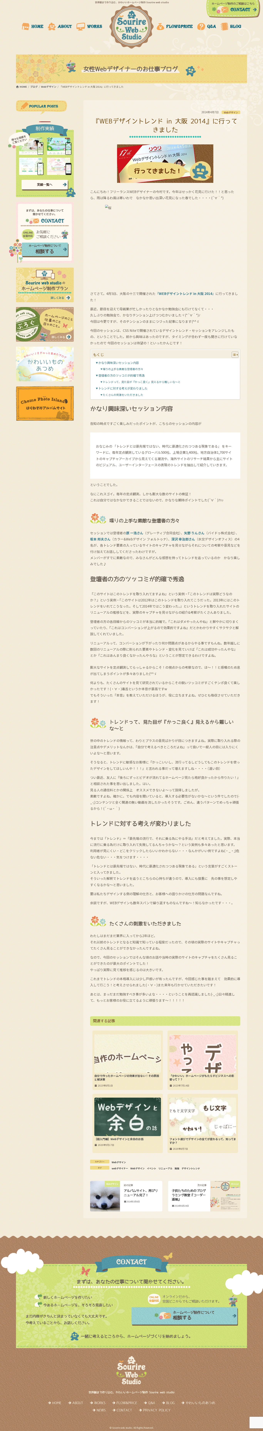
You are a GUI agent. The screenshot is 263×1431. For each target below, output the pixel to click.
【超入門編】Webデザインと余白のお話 (118, 1139)
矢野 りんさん (194, 532)
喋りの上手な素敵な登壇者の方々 (123, 369)
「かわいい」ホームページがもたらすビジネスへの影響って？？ (201, 1077)
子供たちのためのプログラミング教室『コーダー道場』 (189, 1195)
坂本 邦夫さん (100, 539)
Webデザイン (231, 112)
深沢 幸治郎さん (183, 539)
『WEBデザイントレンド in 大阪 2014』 (185, 293)
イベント (151, 1168)
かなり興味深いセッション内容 (118, 362)
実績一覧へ (44, 184)
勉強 (177, 1168)
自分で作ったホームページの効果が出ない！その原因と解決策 (126, 1077)
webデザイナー (120, 1168)
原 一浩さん (134, 532)
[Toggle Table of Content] (233, 354)
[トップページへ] (131, 26)
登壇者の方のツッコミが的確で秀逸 (121, 375)
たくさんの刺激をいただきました (123, 395)
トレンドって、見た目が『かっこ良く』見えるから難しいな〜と (142, 382)
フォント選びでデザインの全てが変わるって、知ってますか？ (202, 1141)
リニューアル (165, 1168)
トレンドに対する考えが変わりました (122, 388)
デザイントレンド (191, 1168)
